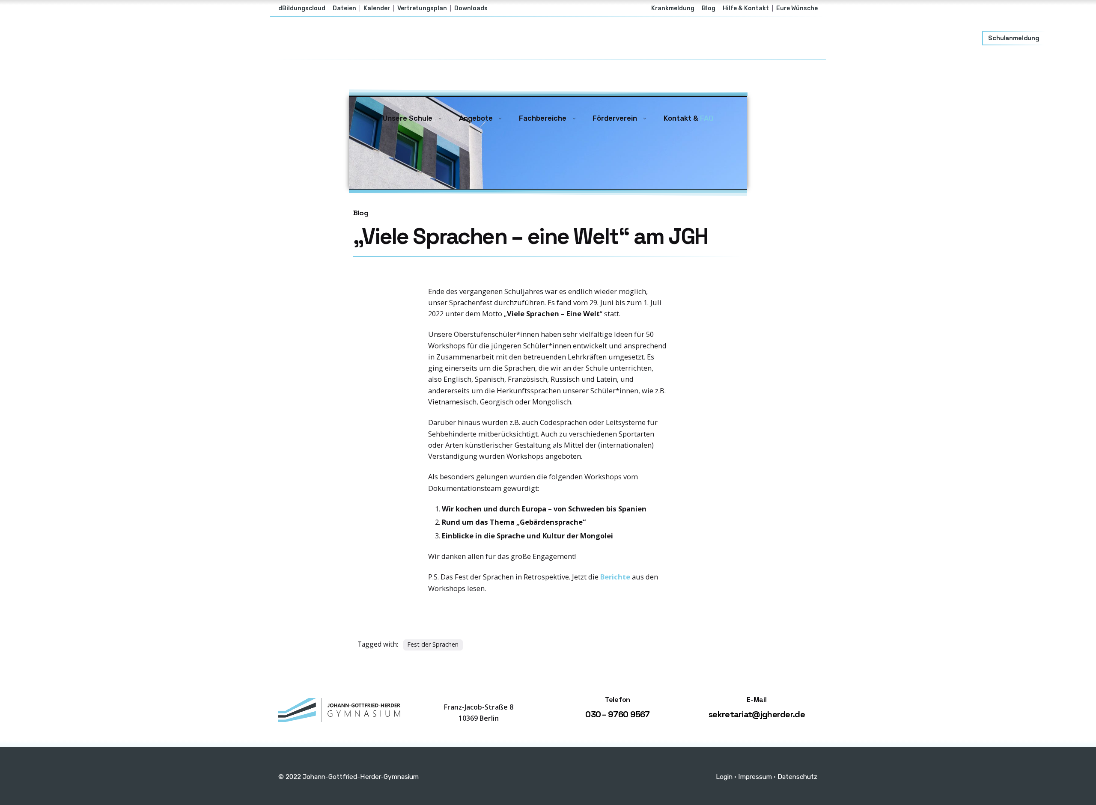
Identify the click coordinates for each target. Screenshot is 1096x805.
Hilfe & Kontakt (746, 8)
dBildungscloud (301, 8)
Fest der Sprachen (433, 644)
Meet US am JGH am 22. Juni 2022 (999, 742)
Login (724, 776)
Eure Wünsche (797, 8)
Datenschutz (797, 776)
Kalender (376, 8)
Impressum (755, 776)
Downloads (471, 8)
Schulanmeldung (1013, 38)
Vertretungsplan (422, 8)
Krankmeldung (672, 8)
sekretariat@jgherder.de (757, 714)
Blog (708, 8)
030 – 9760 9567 (617, 714)
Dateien (344, 8)
